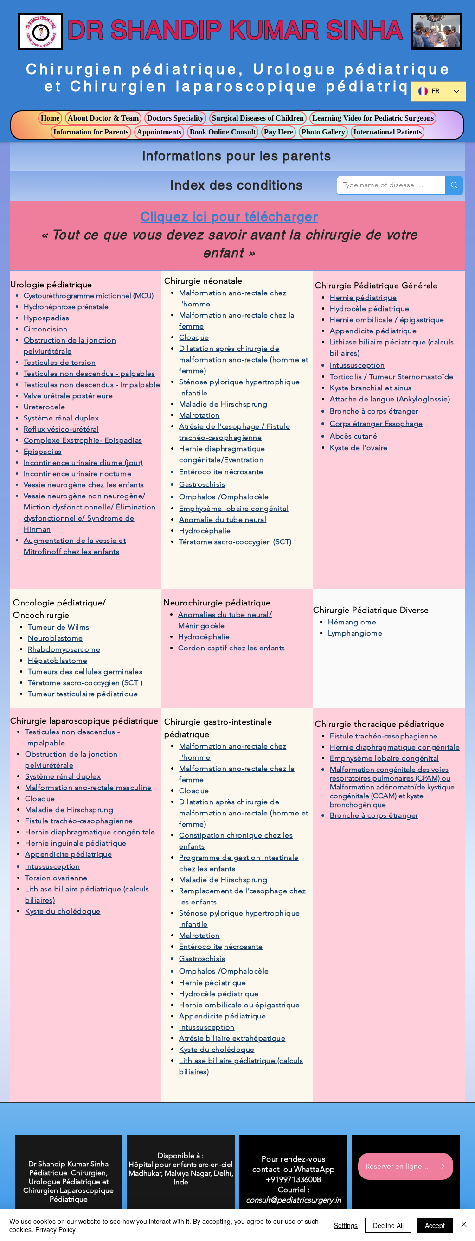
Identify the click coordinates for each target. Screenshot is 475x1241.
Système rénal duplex (61, 418)
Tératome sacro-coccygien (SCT (83, 682)
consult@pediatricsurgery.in (293, 1199)
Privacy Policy (55, 1229)
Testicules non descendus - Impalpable (92, 384)
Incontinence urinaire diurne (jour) (83, 462)
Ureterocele (44, 406)
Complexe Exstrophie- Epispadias (83, 440)
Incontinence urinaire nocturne (77, 473)
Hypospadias (46, 317)
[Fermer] (463, 1225)
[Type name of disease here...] (454, 185)
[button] (103, 118)
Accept (435, 1225)
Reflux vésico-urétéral (61, 429)
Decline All (388, 1225)
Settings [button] (346, 1225)
